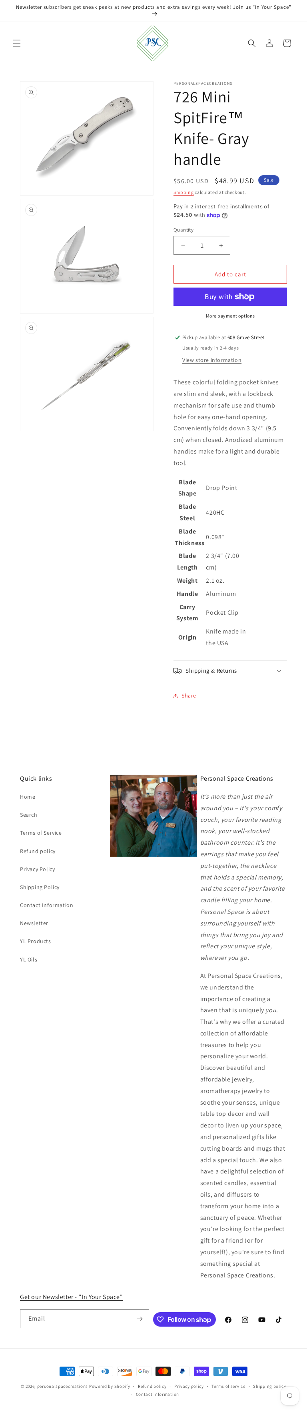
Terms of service (228, 1386)
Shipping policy (269, 1386)
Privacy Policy (37, 869)
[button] (17, 43)
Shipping (183, 192)
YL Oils (28, 959)
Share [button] (188, 695)
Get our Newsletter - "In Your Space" (71, 1297)
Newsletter (34, 923)
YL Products (35, 941)
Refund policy (38, 851)
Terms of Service (41, 832)
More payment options (230, 316)
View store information (211, 360)
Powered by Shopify (109, 1386)
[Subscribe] (140, 1318)
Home (27, 796)
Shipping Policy (40, 887)
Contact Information (46, 905)
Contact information (157, 1394)
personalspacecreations (62, 1386)
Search (29, 814)
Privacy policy (189, 1386)
